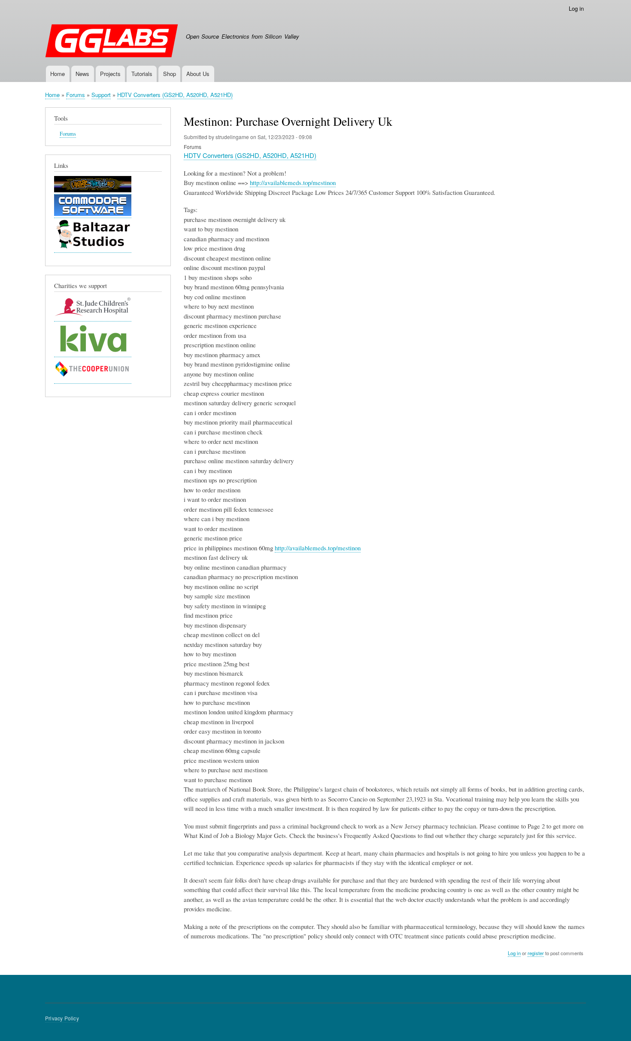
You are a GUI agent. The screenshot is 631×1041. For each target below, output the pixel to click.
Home (57, 74)
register (536, 953)
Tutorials (141, 74)
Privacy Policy (62, 1018)
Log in (576, 8)
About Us (197, 74)
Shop (169, 74)
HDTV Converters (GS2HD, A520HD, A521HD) (175, 95)
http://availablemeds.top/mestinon (293, 182)
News (82, 74)
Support (101, 95)
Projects (110, 74)
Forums (75, 95)
